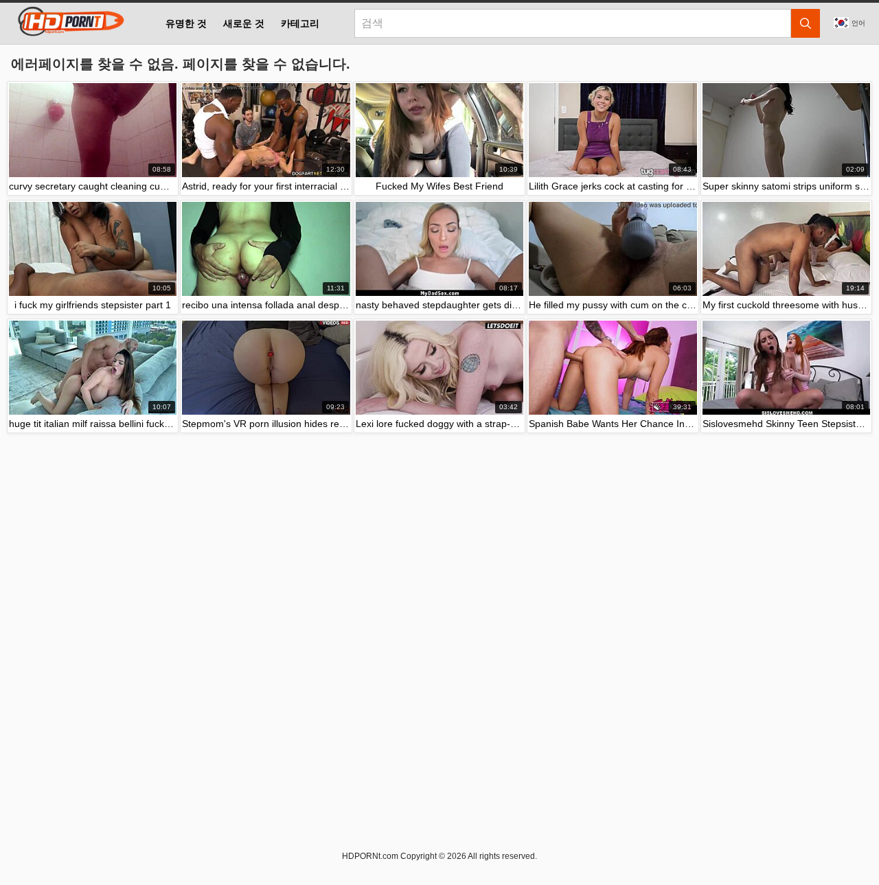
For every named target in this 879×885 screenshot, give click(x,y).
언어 (858, 23)
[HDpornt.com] (68, 23)
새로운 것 (243, 23)
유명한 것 (186, 23)
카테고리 (300, 23)
